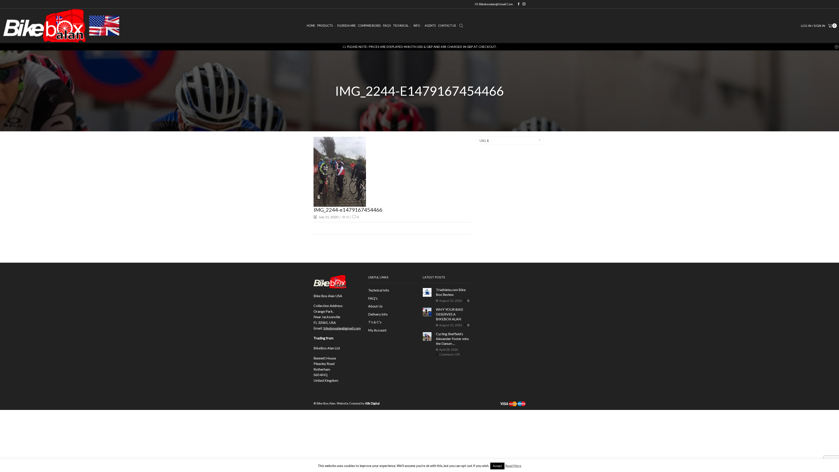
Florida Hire (346, 25)
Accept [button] (497, 466)
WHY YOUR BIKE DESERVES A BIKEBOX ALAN (449, 314)
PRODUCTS (325, 25)
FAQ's (373, 298)
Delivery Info (378, 314)
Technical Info (378, 290)
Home (311, 25)
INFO (416, 25)
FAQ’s (387, 25)
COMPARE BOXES (369, 25)
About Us (375, 306)
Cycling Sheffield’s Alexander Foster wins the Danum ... (452, 339)
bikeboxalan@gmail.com (342, 328)
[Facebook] (518, 4)
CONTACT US (447, 25)
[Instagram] (523, 4)
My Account (377, 330)
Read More (513, 466)
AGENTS (430, 25)
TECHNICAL (401, 25)
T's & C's (374, 322)
